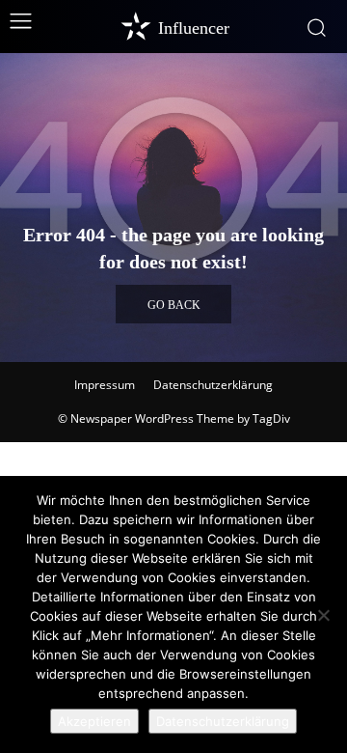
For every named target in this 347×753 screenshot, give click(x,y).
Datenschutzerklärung (213, 384)
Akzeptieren (94, 721)
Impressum (104, 384)
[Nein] (323, 615)
